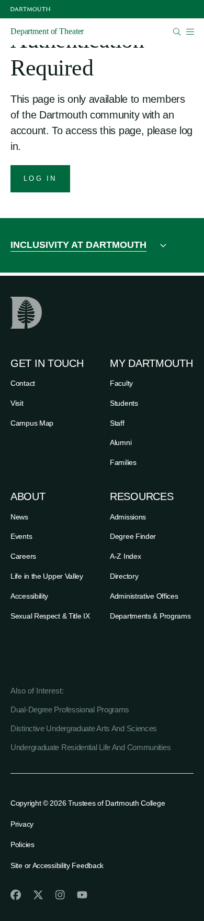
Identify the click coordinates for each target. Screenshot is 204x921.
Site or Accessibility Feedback (57, 865)
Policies (22, 844)
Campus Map (31, 423)
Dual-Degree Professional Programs (69, 709)
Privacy (21, 824)
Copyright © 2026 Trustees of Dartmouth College (87, 803)
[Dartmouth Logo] (30, 9)
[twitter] (38, 895)
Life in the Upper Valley (46, 576)
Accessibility (29, 596)
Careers (23, 556)
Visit (17, 403)
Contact (22, 383)
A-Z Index (125, 556)
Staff (117, 423)
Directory (124, 576)
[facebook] (15, 895)
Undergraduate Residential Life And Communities (90, 747)
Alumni (120, 442)
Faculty (121, 383)
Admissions (128, 517)
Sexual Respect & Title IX (50, 616)
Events (21, 536)
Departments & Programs (150, 616)
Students (124, 403)
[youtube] (82, 895)
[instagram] (60, 895)
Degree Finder (133, 536)
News (19, 517)
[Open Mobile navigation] (190, 31)
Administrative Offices (144, 596)
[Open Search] (177, 32)
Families (123, 462)
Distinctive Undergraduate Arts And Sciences (83, 728)
